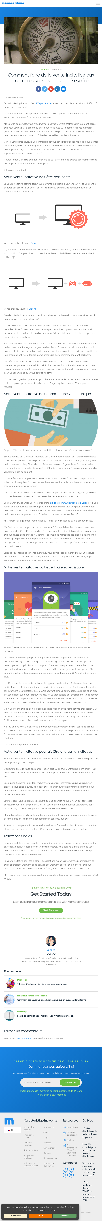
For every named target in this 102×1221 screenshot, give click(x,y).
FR (12, 1130)
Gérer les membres (28, 1144)
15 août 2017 (56, 69)
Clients (46, 1132)
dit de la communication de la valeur (69, 502)
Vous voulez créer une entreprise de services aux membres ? (89, 1169)
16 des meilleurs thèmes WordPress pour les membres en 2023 (88, 1191)
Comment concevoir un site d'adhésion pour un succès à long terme (51, 1000)
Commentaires (49, 1148)
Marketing (22, 1012)
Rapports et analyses (29, 1156)
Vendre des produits (29, 1128)
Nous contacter (50, 1158)
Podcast (47, 1143)
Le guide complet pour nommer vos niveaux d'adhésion (45, 1015)
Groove (34, 243)
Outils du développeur (72, 1133)
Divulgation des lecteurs (13, 97)
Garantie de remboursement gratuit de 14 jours (51, 1061)
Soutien (70, 1140)
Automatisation (31, 1150)
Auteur (51, 950)
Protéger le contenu (29, 1136)
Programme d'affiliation (48, 1164)
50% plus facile (43, 103)
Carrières (47, 1153)
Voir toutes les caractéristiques (31, 1164)
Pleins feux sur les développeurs (32, 996)
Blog (45, 1138)
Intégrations (72, 1127)
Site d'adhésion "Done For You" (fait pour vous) (72, 1150)
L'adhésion (44, 69)
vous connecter (24, 1038)
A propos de (48, 1127)
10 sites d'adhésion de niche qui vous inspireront (42, 984)
